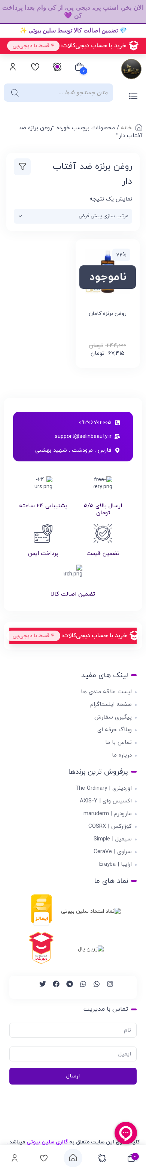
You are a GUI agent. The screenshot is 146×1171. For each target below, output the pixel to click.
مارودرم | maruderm (107, 814)
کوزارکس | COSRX (110, 826)
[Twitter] (39, 987)
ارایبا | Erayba (115, 864)
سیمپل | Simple (113, 839)
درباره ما (122, 755)
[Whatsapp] (93, 987)
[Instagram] (106, 987)
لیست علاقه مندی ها (106, 692)
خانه (126, 128)
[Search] (13, 92)
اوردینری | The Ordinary (103, 788)
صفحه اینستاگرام (111, 704)
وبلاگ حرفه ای (114, 730)
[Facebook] (53, 987)
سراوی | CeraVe (113, 852)
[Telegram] (66, 987)
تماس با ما (118, 743)
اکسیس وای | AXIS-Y (106, 801)
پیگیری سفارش (113, 717)
